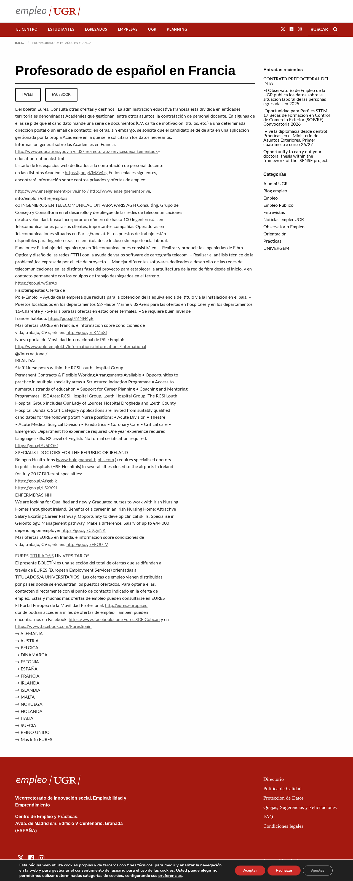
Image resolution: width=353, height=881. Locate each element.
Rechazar (284, 870)
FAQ (268, 816)
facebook (61, 94)
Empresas (128, 29)
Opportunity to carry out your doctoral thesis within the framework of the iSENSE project (295, 156)
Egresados (96, 29)
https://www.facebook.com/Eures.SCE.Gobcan (114, 619)
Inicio (19, 42)
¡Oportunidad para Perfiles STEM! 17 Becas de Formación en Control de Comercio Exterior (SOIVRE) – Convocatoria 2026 (296, 117)
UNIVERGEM (276, 248)
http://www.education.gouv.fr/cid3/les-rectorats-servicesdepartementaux (86, 151)
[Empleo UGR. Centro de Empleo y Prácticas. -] (48, 11)
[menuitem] (27, 30)
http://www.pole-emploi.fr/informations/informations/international (80, 346)
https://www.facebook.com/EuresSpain (53, 626)
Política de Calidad (282, 788)
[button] (283, 29)
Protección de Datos (283, 798)
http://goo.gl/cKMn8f (86, 332)
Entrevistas (274, 212)
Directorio (273, 779)
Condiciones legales (283, 826)
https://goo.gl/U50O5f (36, 446)
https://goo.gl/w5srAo (36, 283)
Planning (177, 29)
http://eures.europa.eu (126, 605)
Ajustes (317, 870)
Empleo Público (278, 205)
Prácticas (272, 241)
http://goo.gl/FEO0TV (87, 544)
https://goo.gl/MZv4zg (86, 173)
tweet (28, 94)
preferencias (170, 875)
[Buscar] (335, 29)
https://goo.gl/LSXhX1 (36, 488)
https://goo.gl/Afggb (34, 481)
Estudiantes (61, 29)
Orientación (275, 234)
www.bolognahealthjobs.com (85, 460)
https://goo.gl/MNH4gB (70, 318)
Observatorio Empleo (283, 227)
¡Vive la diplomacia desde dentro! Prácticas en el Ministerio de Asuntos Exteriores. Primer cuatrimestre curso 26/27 (295, 138)
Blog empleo (275, 191)
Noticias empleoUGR (283, 219)
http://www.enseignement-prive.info (50, 191)
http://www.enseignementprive (120, 191)
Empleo (270, 198)
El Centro (26, 29)
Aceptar (250, 870)
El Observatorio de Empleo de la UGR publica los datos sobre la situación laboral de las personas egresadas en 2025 (294, 97)
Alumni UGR (275, 184)
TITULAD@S (42, 556)
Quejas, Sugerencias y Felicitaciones (300, 807)
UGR (152, 29)
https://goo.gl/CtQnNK (83, 530)
